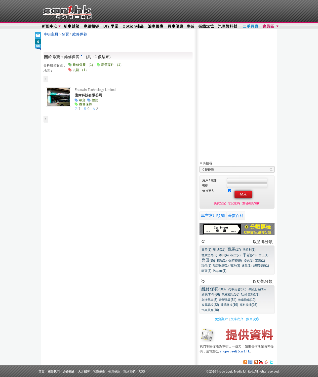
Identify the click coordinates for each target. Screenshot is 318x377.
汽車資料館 (228, 26)
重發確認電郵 (251, 203)
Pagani (219, 270)
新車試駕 (72, 26)
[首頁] (66, 11)
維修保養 (79, 34)
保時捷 (235, 260)
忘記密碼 (234, 203)
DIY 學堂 (111, 26)
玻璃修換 (229, 304)
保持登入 (208, 190)
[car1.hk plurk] (256, 362)
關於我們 (54, 371)
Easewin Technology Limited (95, 90)
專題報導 (91, 26)
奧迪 (219, 249)
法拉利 (249, 249)
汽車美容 (237, 289)
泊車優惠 (156, 26)
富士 (263, 255)
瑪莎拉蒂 (221, 265)
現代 (206, 265)
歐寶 (66, 34)
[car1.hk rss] (245, 362)
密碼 (205, 185)
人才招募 (84, 371)
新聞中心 (49, 26)
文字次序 (237, 319)
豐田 (208, 260)
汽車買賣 (210, 309)
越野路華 (261, 265)
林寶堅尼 (209, 255)
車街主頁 (50, 34)
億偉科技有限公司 (88, 95)
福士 (235, 255)
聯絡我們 (129, 371)
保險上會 (257, 289)
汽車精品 (230, 294)
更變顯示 (221, 319)
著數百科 (236, 215)
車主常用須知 (213, 215)
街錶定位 (206, 26)
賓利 (235, 265)
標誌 (222, 260)
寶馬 (234, 249)
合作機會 (69, 371)
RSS (142, 371)
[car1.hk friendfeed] (250, 362)
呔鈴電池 (250, 294)
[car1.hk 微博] (266, 362)
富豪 (260, 260)
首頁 (41, 371)
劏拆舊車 (209, 299)
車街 (190, 26)
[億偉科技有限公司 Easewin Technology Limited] (58, 97)
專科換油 (248, 304)
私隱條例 (99, 371)
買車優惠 (175, 26)
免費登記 (220, 203)
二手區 (250, 26)
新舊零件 (210, 294)
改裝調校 (210, 304)
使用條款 (114, 371)
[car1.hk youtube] (261, 362)
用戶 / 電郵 (209, 180)
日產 (206, 249)
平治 (249, 254)
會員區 (270, 26)
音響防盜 (227, 299)
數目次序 (252, 319)
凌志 (248, 260)
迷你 (246, 265)
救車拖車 (246, 299)
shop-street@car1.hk (235, 351)
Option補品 (133, 26)
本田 (224, 255)
